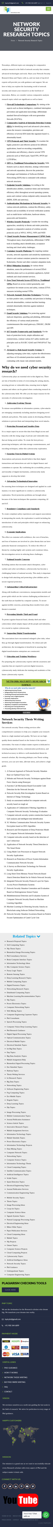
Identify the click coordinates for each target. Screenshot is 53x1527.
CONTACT (8, 1392)
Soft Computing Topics (16, 945)
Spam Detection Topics (16, 1182)
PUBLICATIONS (6, 1520)
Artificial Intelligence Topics (18, 1174)
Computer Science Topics (16, 1160)
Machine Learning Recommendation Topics (23, 996)
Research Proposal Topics (16, 941)
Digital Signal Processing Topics (19, 1034)
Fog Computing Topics (15, 1093)
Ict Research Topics (14, 1078)
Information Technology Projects (19, 1145)
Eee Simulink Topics (15, 1067)
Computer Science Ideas (16, 1212)
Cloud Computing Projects (17, 1253)
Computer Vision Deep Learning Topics (22, 1027)
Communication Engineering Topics (21, 1193)
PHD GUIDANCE (10, 1368)
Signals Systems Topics (16, 1216)
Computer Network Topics (17, 1152)
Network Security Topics (16, 1264)
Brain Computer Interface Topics (19, 960)
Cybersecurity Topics (15, 1256)
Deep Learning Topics (15, 1104)
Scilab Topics (12, 1178)
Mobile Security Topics (16, 1198)
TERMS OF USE (6, 1516)
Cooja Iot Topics (13, 1209)
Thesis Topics (12, 1201)
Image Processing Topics (16, 1112)
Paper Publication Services (17, 1231)
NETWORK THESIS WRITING (15, 1377)
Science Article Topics (15, 1123)
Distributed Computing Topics (18, 993)
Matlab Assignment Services (17, 1131)
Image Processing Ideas (16, 1205)
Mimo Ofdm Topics (14, 1227)
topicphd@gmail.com (13, 1319)
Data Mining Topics (14, 1149)
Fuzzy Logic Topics (14, 971)
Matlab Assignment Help (16, 1060)
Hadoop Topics (12, 1071)
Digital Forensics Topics (16, 985)
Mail (41, 3)
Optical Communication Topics (19, 1038)
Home (13, 41)
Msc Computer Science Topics (18, 967)
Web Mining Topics (14, 1011)
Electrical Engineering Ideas (17, 1223)
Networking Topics (14, 1085)
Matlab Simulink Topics (16, 1138)
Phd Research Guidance (16, 1030)
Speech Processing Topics (17, 1022)
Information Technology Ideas (18, 963)
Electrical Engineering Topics (18, 1185)
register (48, 3)
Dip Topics (11, 1107)
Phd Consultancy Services (17, 956)
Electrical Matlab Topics (16, 1041)
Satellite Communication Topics (19, 1171)
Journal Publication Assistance (18, 1120)
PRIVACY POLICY (18, 1516)
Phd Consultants (13, 1018)
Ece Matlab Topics (14, 1096)
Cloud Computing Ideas (16, 1234)
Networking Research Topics (18, 989)
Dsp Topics (11, 1052)
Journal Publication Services (17, 1189)
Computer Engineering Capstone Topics (22, 1015)
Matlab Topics (12, 1238)
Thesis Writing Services (16, 1074)
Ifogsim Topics (12, 1100)
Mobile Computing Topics (17, 982)
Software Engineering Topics (18, 1089)
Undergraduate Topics (15, 1271)
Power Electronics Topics (16, 1004)
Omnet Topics (12, 1245)
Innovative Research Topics (17, 1127)
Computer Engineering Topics (18, 1275)
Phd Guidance (12, 1267)
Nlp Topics (11, 1000)
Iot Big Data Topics (14, 1049)
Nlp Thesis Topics (14, 949)
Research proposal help (29, 1520)
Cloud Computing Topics (16, 1167)
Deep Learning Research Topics (19, 978)
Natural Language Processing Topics (21, 1220)
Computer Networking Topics (18, 1007)
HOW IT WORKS (11, 1373)
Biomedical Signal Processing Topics (21, 1063)
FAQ (6, 1387)
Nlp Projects (11, 1242)
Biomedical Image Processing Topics (21, 952)
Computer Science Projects (17, 1249)
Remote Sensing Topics (16, 974)
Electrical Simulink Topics (17, 1045)
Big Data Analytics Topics (17, 1056)
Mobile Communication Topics (19, 1116)
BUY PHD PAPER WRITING (14, 1382)
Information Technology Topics (19, 1134)
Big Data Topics (13, 1082)
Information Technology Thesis (19, 1163)
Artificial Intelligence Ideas (17, 1260)
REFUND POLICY (42, 1516)
